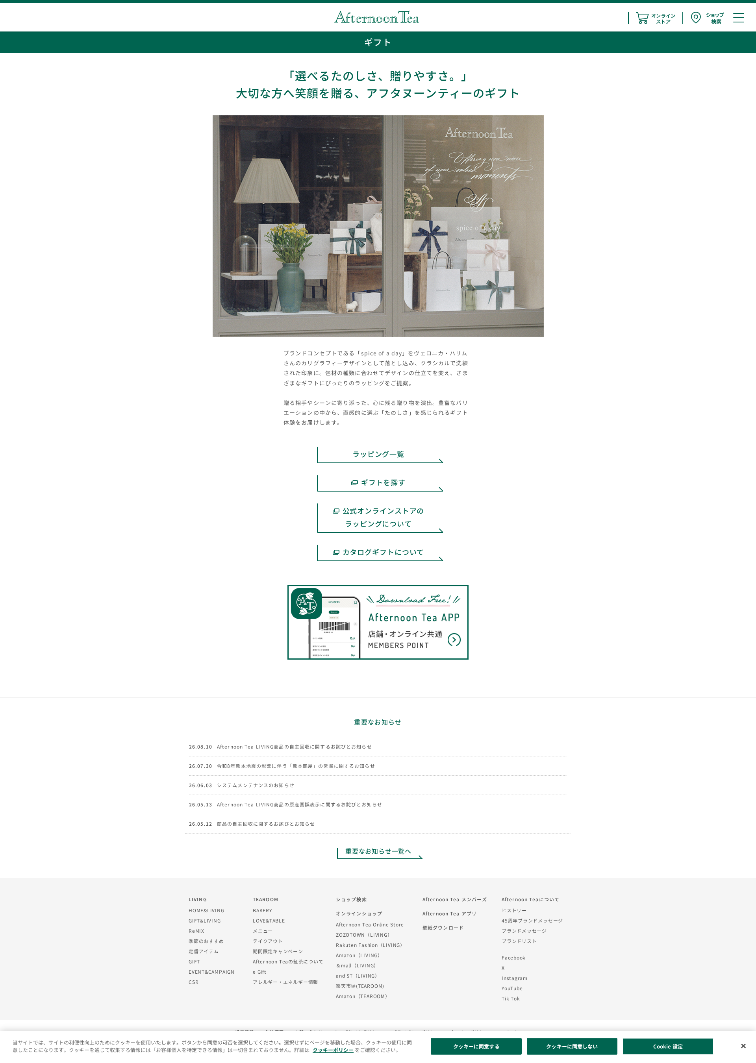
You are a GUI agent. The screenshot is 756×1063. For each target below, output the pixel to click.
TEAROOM (265, 899)
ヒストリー (514, 910)
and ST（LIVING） (358, 975)
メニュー (263, 930)
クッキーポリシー (333, 1050)
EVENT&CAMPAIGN (212, 971)
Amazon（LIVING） (359, 955)
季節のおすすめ (206, 940)
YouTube (512, 988)
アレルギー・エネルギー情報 (285, 981)
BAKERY (262, 910)
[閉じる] (743, 1045)
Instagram (515, 977)
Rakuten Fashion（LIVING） (370, 944)
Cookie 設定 (668, 1046)
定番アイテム (204, 951)
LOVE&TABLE (269, 920)
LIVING (198, 899)
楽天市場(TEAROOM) (360, 985)
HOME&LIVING (206, 910)
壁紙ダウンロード (443, 927)
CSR (193, 981)
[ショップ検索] (707, 18)
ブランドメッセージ (524, 930)
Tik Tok (511, 998)
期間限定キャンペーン (278, 951)
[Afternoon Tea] (376, 17)
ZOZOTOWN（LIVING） (364, 934)
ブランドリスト (519, 940)
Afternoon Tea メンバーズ (454, 899)
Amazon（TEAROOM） (363, 996)
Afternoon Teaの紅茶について (288, 961)
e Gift (260, 971)
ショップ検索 (351, 899)
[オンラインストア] (655, 18)
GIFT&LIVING (205, 920)
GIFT (194, 961)
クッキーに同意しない (572, 1046)
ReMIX (196, 930)
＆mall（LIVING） (357, 965)
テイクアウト (268, 940)
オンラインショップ (359, 913)
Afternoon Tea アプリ (449, 913)
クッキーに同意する (476, 1046)
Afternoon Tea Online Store (370, 924)
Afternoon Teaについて (531, 899)
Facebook (514, 957)
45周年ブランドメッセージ (532, 920)
